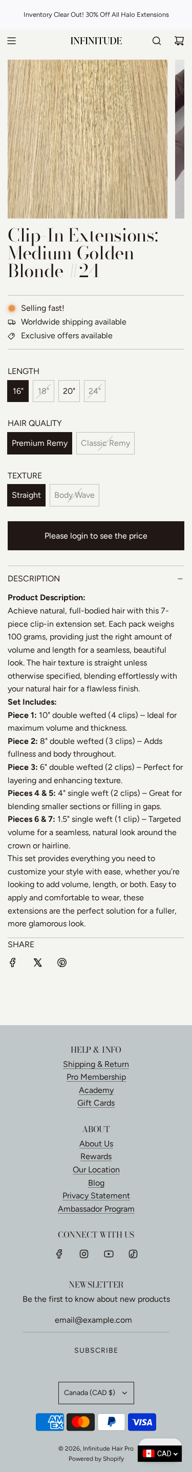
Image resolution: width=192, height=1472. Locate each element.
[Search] (156, 41)
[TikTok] (133, 1254)
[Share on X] (37, 964)
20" (69, 391)
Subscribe (96, 1350)
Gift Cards (96, 1103)
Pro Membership (96, 1077)
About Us (96, 1143)
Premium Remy (40, 443)
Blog (96, 1183)
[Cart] (179, 41)
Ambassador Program (96, 1209)
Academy (96, 1090)
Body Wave (74, 495)
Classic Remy (105, 443)
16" (18, 391)
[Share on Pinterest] (62, 964)
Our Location (96, 1169)
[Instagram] (84, 1254)
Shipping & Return (96, 1064)
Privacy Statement (96, 1195)
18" (43, 391)
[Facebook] (59, 1254)
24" (95, 391)
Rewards (96, 1156)
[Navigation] (11, 41)
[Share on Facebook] (13, 964)
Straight (26, 495)
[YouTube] (108, 1254)
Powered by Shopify (96, 1458)
